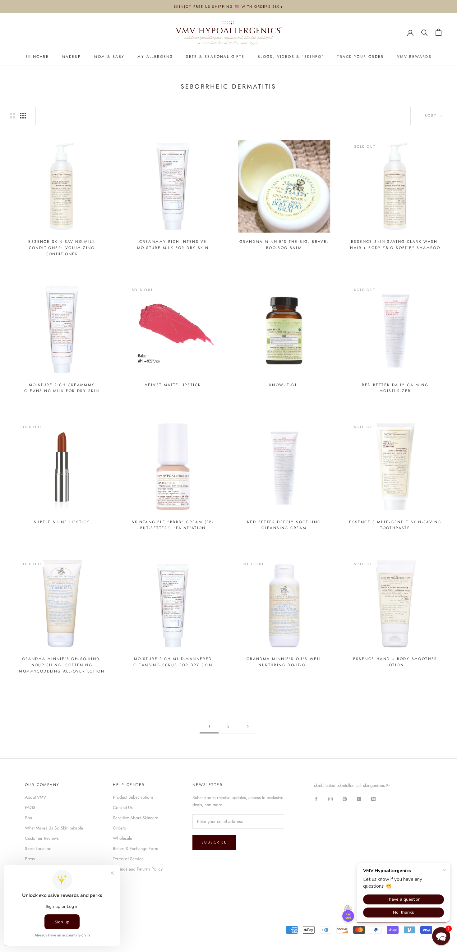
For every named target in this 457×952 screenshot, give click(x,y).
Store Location (38, 848)
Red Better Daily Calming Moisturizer (395, 388)
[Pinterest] (345, 798)
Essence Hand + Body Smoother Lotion (395, 662)
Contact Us (123, 807)
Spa (28, 818)
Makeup (71, 57)
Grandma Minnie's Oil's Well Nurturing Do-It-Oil (284, 662)
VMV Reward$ (414, 57)
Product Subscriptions (133, 797)
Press (30, 859)
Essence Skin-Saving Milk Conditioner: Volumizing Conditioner (61, 248)
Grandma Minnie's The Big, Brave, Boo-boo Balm (284, 245)
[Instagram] (330, 798)
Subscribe (214, 842)
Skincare (37, 57)
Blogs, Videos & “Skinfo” (291, 57)
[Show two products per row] (12, 115)
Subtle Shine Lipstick (62, 522)
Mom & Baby (109, 57)
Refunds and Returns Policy (138, 869)
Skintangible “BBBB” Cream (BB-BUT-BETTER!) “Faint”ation (173, 525)
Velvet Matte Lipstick (173, 385)
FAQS (30, 807)
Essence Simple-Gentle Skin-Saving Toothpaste (395, 525)
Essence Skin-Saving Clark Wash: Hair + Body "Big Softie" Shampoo (395, 245)
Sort (432, 115)
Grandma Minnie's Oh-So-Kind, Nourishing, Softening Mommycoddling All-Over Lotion (61, 665)
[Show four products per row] (23, 115)
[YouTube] (359, 798)
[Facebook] (316, 798)
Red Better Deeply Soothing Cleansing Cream (284, 525)
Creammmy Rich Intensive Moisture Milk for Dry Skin (173, 245)
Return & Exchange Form (135, 848)
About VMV (35, 797)
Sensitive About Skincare (135, 818)
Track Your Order (360, 57)
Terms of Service (128, 859)
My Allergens (155, 57)
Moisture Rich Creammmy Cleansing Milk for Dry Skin (61, 388)
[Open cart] (438, 32)
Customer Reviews (42, 838)
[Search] (424, 32)
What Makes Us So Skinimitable (54, 828)
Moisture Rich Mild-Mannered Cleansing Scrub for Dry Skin (173, 662)
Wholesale (122, 838)
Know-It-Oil (284, 385)
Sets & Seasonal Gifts (215, 57)
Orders (119, 828)
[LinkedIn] (373, 798)
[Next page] (247, 726)
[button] (441, 936)
